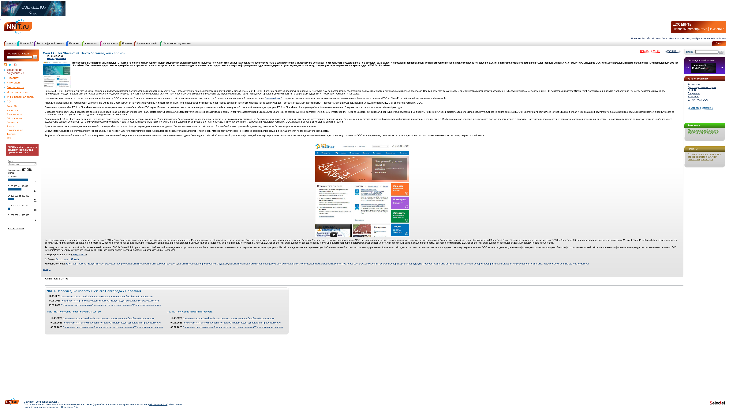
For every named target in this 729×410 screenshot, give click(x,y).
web (550, 263)
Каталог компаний (147, 43)
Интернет (12, 77)
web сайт (315, 263)
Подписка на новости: (18, 53)
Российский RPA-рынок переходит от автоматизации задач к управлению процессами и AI (110, 300)
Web (9, 138)
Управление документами (177, 43)
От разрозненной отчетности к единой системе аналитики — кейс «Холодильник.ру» (704, 157)
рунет (68, 263)
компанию (716, 29)
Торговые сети (14, 114)
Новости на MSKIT (650, 51)
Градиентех (694, 93)
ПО (9, 101)
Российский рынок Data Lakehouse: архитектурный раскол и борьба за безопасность (676, 38)
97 (35, 181)
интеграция (505, 263)
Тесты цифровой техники (50, 43)
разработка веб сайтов (333, 263)
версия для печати (56, 58)
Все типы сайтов (16, 228)
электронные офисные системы (571, 263)
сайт (75, 263)
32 (35, 200)
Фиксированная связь (20, 96)
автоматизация (237, 263)
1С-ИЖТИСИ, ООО (698, 99)
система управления (288, 263)
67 (35, 190)
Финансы (12, 134)
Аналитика (91, 43)
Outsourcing (13, 122)
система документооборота (162, 263)
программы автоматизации (131, 263)
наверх (46, 269)
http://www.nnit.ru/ (158, 404)
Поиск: (689, 52)
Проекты (127, 43)
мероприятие (697, 29)
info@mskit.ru (79, 254)
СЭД (219, 263)
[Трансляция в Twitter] (11, 64)
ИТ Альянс (693, 96)
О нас (719, 43)
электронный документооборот (382, 263)
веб (545, 263)
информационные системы (527, 263)
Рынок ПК (12, 106)
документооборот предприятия (481, 263)
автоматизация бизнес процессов (97, 263)
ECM (225, 263)
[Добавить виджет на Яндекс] (15, 64)
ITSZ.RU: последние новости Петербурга (189, 311)
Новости (11, 43)
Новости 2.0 (26, 43)
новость (680, 29)
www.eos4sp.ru (273, 98)
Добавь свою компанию (700, 108)
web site (305, 263)
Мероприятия (110, 43)
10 (35, 210)
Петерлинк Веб (69, 407)
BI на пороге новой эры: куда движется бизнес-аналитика (703, 131)
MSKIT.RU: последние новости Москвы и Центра (74, 311)
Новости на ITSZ (672, 51)
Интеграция (14, 82)
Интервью (74, 43)
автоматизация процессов (261, 263)
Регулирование (15, 130)
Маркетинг (12, 110)
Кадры (10, 126)
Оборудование (15, 118)
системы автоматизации (449, 263)
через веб (352, 263)
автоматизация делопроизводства (197, 263)
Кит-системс (694, 84)
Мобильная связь (17, 92)
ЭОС (361, 263)
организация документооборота (417, 263)
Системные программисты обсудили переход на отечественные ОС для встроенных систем (111, 305)
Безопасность (15, 87)
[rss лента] (6, 64)
